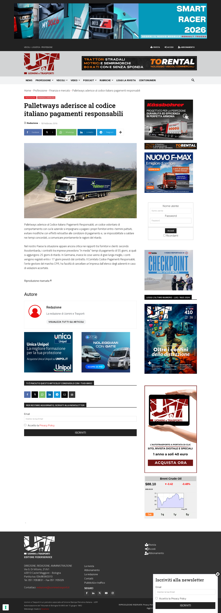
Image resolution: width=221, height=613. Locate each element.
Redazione (32, 123)
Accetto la (41, 425)
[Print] (72, 394)
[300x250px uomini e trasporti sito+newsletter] (168, 192)
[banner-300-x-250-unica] (48, 371)
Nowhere (45, 608)
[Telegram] (57, 394)
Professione (40, 90)
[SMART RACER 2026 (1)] (110, 38)
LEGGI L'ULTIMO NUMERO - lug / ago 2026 (168, 297)
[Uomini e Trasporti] (53, 63)
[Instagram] (112, 593)
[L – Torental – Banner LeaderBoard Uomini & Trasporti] (139, 69)
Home (27, 90)
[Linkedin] (49, 394)
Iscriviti (80, 432)
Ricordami (172, 235)
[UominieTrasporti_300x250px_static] (168, 139)
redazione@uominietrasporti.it (53, 587)
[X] (35, 394)
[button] (193, 80)
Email (27, 414)
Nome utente (171, 206)
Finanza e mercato (59, 90)
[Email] (64, 394)
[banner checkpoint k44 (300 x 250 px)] (168, 289)
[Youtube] (106, 593)
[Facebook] (27, 394)
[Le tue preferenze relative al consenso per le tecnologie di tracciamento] (6, 607)
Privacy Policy (47, 425)
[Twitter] (99, 593)
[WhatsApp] (42, 394)
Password (171, 216)
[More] (120, 132)
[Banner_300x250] (106, 371)
